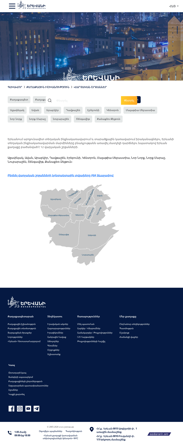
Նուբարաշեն (61, 119)
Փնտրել (129, 100)
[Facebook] (12, 408)
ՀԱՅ (172, 6)
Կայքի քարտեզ (16, 394)
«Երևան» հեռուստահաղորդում (24, 341)
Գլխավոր (15, 87)
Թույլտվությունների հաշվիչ (91, 341)
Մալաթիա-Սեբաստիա (140, 110)
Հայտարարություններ (58, 328)
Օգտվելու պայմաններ (50, 431)
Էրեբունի (93, 110)
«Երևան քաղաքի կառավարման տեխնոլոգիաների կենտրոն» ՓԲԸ (60, 437)
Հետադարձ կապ (17, 372)
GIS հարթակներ (85, 336)
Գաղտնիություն (74, 431)
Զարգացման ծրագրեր (20, 332)
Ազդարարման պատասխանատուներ (28, 385)
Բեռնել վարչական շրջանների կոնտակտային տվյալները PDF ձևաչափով (60, 175)
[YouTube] (28, 408)
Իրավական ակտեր (57, 324)
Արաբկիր (52, 110)
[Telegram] (36, 408)
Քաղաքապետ (19, 99)
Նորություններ (15, 336)
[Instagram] (20, 408)
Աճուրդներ (53, 341)
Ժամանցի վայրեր (128, 336)
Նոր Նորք (16, 119)
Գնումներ (52, 345)
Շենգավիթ (83, 119)
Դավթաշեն (73, 110)
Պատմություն (126, 328)
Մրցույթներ (53, 349)
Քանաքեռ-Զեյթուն (108, 119)
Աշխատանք (53, 354)
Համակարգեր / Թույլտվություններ (94, 332)
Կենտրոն (113, 110)
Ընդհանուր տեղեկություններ (134, 324)
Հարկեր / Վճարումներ (88, 328)
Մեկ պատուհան (85, 324)
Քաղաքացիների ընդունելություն (25, 381)
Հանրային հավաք (56, 336)
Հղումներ (13, 389)
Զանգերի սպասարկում (20, 376)
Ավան (35, 110)
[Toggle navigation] (13, 6)
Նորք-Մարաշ (37, 119)
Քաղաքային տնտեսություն (22, 328)
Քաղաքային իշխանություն (22, 324)
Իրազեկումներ (55, 332)
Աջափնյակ (17, 110)
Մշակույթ (124, 332)
